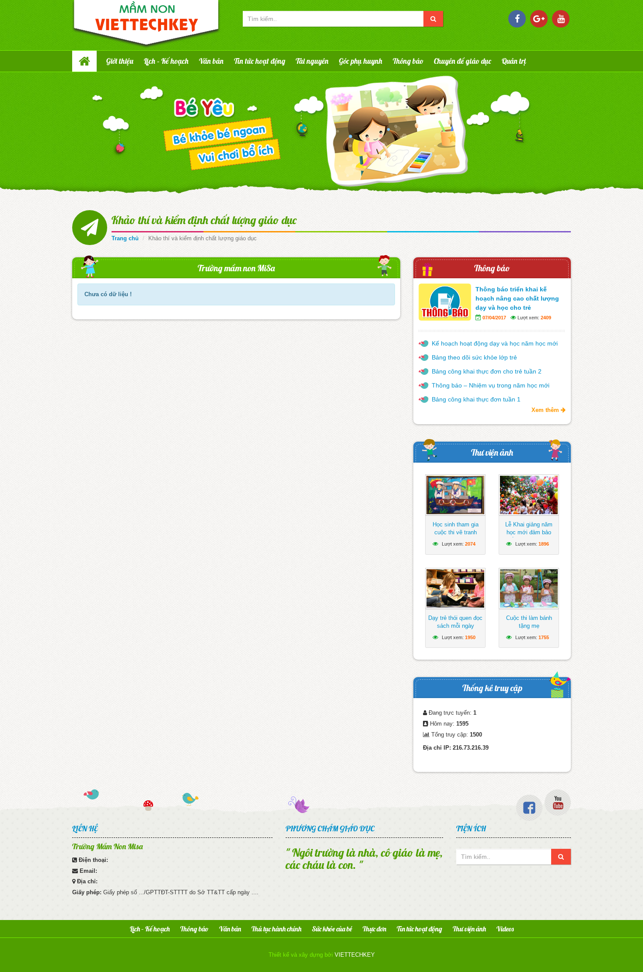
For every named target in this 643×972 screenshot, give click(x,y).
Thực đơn (374, 928)
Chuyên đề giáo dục (462, 61)
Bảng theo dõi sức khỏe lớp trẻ (474, 357)
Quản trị (514, 61)
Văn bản (211, 61)
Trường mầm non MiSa (236, 268)
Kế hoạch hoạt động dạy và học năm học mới (495, 343)
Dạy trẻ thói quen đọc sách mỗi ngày (455, 622)
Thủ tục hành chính (276, 928)
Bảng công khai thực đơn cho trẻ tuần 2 (487, 371)
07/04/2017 (494, 317)
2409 (546, 317)
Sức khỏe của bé (332, 928)
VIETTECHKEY (355, 954)
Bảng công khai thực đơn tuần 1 (476, 399)
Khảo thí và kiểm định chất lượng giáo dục (204, 220)
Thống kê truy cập (492, 687)
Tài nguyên (312, 61)
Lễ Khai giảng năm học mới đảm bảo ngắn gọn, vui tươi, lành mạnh (529, 536)
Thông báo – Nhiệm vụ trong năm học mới (490, 385)
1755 (543, 637)
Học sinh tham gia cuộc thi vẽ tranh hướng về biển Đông (456, 532)
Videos (505, 928)
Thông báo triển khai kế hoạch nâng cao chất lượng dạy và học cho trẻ (517, 298)
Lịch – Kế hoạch (166, 61)
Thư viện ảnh (492, 452)
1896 (543, 544)
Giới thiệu (119, 61)
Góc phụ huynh (360, 61)
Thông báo (408, 61)
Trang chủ (125, 238)
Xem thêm (546, 410)
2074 (470, 544)
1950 (470, 637)
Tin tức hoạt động (259, 61)
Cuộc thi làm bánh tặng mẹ (529, 622)
